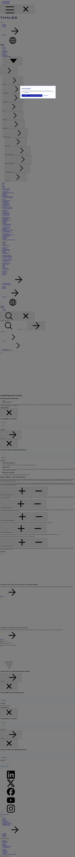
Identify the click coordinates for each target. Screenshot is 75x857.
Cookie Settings (45, 95)
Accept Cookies (25, 95)
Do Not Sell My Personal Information (36, 95)
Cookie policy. (27, 92)
